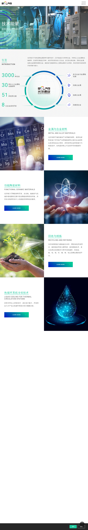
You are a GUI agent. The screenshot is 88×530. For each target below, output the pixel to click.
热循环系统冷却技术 (16, 292)
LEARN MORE (61, 157)
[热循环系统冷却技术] (66, 304)
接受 (73, 526)
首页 (3, 34)
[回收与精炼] (22, 250)
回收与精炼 (55, 236)
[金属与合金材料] (22, 143)
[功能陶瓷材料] (66, 197)
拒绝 (81, 526)
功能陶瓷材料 (12, 185)
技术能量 (8, 34)
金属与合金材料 (57, 129)
